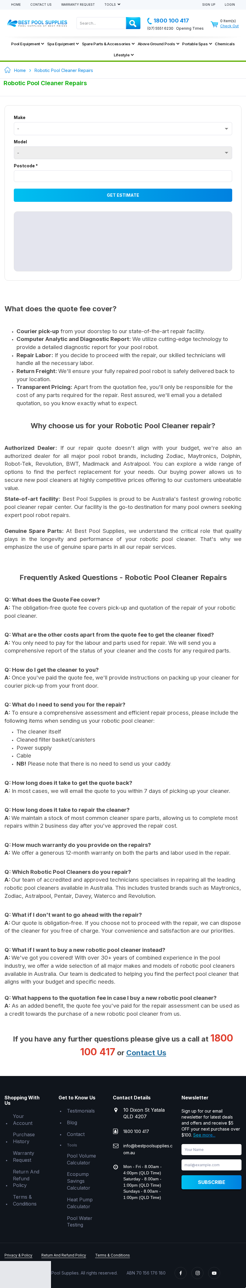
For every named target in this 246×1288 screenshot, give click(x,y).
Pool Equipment (25, 43)
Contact (76, 1134)
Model (20, 141)
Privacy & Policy (18, 1255)
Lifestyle (121, 54)
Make (20, 117)
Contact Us (41, 4)
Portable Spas (195, 43)
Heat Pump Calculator (80, 1203)
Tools (110, 4)
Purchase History (24, 1137)
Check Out (229, 26)
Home (16, 4)
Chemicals (225, 43)
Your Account (22, 1119)
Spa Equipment (61, 43)
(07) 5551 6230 (160, 28)
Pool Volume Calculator (81, 1159)
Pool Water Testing (79, 1221)
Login (230, 4)
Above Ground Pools (156, 43)
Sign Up (208, 4)
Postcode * (26, 165)
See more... (204, 1134)
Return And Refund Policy (26, 1178)
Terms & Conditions (25, 1200)
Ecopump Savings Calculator (78, 1181)
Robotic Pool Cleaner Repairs (63, 70)
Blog (72, 1122)
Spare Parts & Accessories (106, 43)
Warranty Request (78, 4)
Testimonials (81, 1111)
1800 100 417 (171, 20)
